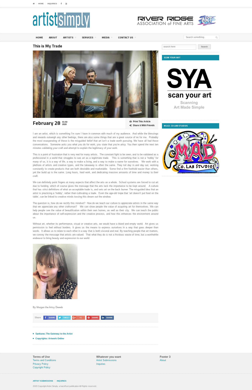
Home (41, 4)
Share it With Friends (144, 125)
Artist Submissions (106, 360)
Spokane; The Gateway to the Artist (54, 333)
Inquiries (52, 4)
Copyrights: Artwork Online (49, 338)
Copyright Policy (41, 367)
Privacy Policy (40, 364)
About (53, 37)
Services (87, 37)
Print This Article (142, 121)
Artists (68, 37)
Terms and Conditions (44, 360)
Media (105, 37)
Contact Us (125, 37)
